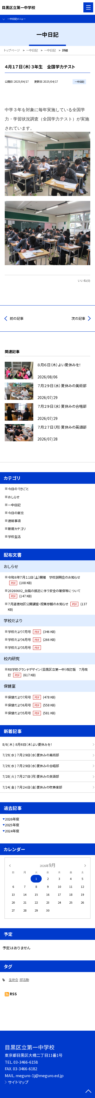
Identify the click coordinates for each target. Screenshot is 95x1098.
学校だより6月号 (31, 639)
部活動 (24, 979)
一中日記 (14, 505)
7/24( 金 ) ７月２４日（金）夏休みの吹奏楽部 (32, 787)
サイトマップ (18, 1082)
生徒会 (13, 979)
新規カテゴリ (17, 528)
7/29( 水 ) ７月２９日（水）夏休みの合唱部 (30, 765)
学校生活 (14, 536)
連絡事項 (14, 520)
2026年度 (12, 819)
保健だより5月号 (31, 713)
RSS (13, 993)
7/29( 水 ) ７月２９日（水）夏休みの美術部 (30, 755)
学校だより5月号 (23, 647)
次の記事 (78, 318)
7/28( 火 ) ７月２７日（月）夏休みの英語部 (30, 776)
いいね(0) (84, 280)
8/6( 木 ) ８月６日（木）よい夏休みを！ (27, 744)
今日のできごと (18, 488)
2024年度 (12, 830)
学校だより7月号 (31, 631)
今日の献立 (16, 512)
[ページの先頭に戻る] (88, 1091)
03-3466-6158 (25, 1062)
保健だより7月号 (31, 697)
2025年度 (12, 824)
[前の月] (10, 865)
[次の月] (85, 865)
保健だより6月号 (31, 705)
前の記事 (16, 318)
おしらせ (14, 497)
